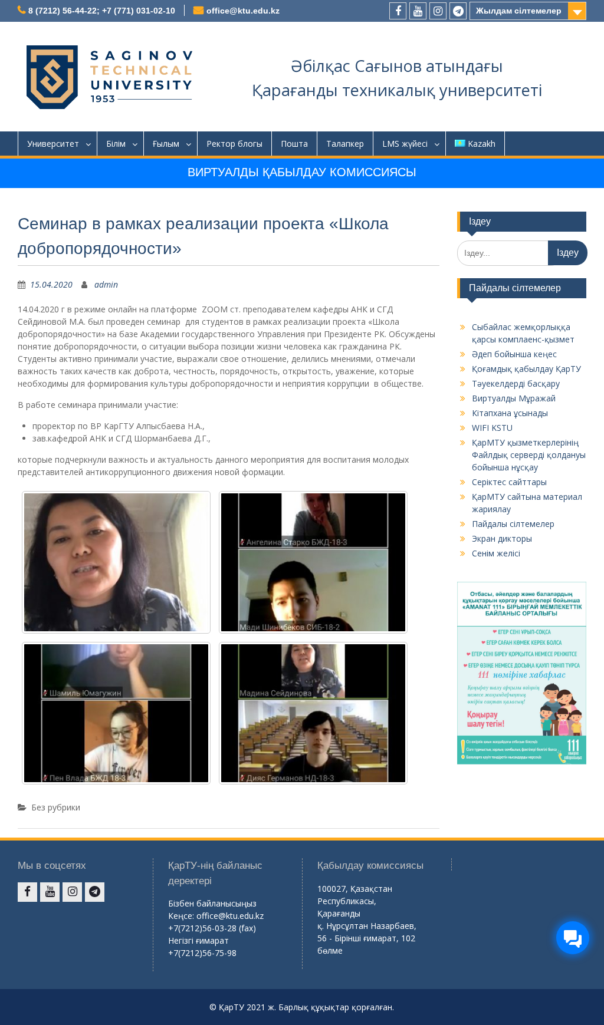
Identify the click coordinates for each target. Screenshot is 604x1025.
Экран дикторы (502, 538)
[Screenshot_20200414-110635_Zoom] (116, 713)
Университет (53, 143)
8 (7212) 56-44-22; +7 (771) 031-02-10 (101, 10)
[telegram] (458, 10)
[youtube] (417, 10)
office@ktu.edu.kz (243, 10)
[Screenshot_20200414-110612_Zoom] (116, 562)
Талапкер (345, 143)
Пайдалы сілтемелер (513, 523)
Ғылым (166, 143)
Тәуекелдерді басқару (516, 383)
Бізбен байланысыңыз (212, 903)
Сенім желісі (496, 553)
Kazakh (481, 143)
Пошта (294, 143)
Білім (116, 143)
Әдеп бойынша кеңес (514, 354)
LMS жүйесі (405, 143)
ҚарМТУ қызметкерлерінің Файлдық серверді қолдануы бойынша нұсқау (529, 455)
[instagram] (438, 10)
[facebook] (397, 10)
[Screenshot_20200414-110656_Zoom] (313, 562)
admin (106, 284)
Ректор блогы (234, 143)
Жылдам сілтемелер (519, 10)
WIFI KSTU (492, 427)
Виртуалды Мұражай (514, 398)
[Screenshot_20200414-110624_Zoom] (313, 713)
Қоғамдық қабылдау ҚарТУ (526, 368)
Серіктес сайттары (509, 481)
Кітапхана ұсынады (510, 412)
